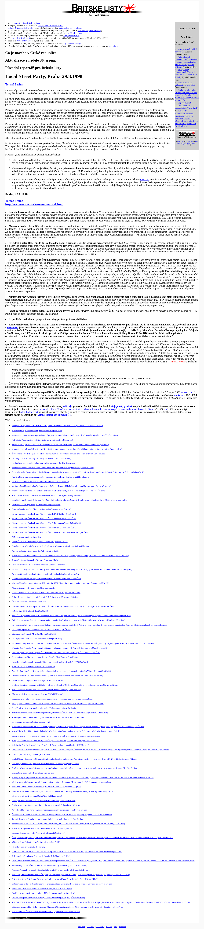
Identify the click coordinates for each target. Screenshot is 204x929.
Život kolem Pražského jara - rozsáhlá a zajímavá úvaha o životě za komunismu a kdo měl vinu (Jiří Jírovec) (58, 454)
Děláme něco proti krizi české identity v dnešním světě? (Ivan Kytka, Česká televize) (48, 897)
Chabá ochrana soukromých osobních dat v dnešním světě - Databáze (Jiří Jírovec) (47, 805)
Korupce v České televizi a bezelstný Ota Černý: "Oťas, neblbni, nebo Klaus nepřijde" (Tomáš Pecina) (55, 740)
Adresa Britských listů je (19, 28)
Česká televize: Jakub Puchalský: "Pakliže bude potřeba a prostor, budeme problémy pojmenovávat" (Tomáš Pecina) (62, 814)
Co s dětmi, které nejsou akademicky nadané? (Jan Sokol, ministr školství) (44, 708)
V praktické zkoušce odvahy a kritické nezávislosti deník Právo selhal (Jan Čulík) (47, 578)
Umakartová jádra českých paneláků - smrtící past (33, 773)
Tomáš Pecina (14, 84)
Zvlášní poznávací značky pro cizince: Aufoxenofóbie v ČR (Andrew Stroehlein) (46, 592)
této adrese (113, 46)
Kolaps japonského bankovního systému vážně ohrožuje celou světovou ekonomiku (48, 717)
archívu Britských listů (20, 38)
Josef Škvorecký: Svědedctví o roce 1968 (185, 83)
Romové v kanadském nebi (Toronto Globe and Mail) (35, 560)
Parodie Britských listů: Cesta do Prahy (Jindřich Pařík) (35, 551)
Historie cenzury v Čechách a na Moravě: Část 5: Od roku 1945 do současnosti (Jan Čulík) (50, 532)
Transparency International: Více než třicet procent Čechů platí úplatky (186, 73)
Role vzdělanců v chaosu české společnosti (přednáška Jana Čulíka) (41, 856)
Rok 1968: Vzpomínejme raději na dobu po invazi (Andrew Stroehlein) (42, 440)
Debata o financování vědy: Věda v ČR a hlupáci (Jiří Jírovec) (38, 833)
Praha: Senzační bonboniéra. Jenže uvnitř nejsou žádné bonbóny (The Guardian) (46, 689)
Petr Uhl (144, 179)
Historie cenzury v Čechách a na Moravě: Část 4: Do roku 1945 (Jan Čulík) (44, 528)
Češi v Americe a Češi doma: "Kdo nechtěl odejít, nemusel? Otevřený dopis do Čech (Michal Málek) (55, 879)
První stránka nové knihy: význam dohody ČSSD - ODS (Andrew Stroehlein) (44, 657)
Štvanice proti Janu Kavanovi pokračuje (29, 602)
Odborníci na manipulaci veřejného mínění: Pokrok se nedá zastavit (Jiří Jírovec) (46, 597)
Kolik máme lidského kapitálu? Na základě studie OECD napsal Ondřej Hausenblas (47, 495)
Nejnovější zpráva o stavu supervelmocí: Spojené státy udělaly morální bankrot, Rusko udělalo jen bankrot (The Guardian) (65, 435)
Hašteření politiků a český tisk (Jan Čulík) (30, 611)
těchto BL (12, 327)
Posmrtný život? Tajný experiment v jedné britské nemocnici (38, 680)
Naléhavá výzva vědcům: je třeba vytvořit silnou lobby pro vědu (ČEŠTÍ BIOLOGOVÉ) (49, 865)
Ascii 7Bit (180, 141)
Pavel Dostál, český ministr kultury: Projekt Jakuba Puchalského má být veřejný (46, 574)
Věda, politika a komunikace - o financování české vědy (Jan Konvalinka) (43, 800)
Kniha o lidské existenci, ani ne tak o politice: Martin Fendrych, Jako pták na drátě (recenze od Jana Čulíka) (58, 491)
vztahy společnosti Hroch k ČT (54, 414)
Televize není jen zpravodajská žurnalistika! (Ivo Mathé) (36, 504)
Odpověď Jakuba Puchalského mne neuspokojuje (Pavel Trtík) (186, 105)
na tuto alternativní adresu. (70, 28)
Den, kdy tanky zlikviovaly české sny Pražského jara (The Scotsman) (41, 458)
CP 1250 (187, 143)
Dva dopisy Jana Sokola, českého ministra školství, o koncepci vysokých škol (45, 763)
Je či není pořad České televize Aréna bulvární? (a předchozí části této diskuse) (46, 911)
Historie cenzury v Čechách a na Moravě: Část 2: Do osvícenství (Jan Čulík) (44, 518)
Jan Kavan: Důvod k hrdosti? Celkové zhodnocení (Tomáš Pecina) (40, 481)
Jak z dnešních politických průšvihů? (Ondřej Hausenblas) (37, 796)
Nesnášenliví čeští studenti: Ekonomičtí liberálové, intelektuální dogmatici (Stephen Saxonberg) (53, 467)
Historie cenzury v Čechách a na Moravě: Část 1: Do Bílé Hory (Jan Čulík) (44, 514)
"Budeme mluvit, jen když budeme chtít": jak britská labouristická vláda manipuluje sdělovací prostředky (57, 676)
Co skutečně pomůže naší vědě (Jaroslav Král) (31, 722)
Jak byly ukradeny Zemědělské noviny (28, 847)
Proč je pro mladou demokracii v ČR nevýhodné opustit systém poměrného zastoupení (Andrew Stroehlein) (58, 703)
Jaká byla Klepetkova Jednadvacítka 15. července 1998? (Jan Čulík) (41, 629)
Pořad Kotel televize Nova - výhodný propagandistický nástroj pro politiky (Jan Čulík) (49, 810)
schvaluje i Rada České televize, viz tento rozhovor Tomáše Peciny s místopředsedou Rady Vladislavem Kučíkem (97, 409)
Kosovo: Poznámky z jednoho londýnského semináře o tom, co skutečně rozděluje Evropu (51, 870)
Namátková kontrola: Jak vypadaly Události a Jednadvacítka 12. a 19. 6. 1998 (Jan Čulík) (50, 662)
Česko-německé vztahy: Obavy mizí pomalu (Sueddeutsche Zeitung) (41, 509)
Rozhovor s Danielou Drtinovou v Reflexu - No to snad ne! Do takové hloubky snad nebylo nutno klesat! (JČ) (187, 95)
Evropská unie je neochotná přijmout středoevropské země (37, 430)
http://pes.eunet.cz (71, 35)
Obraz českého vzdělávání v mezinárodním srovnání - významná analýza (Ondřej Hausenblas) (52, 699)
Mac (193, 143)
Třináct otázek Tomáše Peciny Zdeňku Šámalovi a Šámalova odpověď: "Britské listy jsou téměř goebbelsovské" (60, 648)
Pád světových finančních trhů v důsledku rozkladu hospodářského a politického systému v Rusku (186, 62)
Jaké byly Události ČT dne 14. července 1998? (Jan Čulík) (37, 639)
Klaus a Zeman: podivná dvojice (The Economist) (33, 588)
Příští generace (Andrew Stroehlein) (27, 537)
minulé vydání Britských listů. (27, 23)
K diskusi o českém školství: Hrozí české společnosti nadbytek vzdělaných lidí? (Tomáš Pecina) (53, 745)
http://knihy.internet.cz (76, 33)
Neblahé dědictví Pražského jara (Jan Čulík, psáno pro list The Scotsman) (43, 463)
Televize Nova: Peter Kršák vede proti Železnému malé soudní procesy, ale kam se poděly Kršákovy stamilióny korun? (63, 791)
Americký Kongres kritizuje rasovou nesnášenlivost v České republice (42, 828)
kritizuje (67, 406)
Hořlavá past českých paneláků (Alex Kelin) (31, 754)
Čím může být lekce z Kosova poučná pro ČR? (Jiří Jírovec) (37, 694)
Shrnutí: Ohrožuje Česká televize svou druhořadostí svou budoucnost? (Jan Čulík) (47, 819)
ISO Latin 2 (100, 927)
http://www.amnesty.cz (72, 43)
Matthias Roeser (177, 361)
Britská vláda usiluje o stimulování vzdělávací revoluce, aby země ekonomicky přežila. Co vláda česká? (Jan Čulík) (62, 884)
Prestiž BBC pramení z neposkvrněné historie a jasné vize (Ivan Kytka (42, 888)
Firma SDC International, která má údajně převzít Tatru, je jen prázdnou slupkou (46, 786)
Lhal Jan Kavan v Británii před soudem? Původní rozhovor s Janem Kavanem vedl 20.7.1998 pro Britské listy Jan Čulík (63, 606)
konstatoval (186, 392)
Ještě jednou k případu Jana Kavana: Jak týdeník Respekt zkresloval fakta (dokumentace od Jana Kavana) (57, 425)
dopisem (178, 395)
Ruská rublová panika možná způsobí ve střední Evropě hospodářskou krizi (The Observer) (51, 477)
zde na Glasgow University (89, 30)
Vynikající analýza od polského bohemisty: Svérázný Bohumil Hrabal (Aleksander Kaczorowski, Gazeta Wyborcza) (61, 486)
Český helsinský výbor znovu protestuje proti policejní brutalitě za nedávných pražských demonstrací (56, 736)
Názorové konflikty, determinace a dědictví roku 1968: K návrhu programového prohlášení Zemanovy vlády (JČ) (60, 583)
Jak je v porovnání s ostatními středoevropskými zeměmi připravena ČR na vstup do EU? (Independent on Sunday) (61, 782)
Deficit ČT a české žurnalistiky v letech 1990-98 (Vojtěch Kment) (40, 541)
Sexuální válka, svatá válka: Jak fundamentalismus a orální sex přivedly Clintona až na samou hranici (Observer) (60, 444)
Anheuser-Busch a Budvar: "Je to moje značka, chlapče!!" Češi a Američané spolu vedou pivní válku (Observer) (60, 712)
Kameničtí (186, 145)
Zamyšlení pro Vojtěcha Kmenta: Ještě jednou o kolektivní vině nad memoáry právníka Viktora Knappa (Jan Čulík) (61, 671)
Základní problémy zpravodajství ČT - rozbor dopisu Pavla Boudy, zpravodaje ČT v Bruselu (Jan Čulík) (56, 652)
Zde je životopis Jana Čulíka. (50, 25)
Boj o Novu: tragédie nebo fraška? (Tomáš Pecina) (33, 666)
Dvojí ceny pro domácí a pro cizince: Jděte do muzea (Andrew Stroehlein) (43, 893)
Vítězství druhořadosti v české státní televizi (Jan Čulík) (36, 842)
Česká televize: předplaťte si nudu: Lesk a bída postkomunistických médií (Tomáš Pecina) (50, 546)
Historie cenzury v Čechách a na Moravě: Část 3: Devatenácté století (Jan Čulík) (46, 523)
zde (31, 28)
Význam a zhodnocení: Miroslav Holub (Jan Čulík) (34, 634)
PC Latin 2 (189, 141)
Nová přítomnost (24, 41)
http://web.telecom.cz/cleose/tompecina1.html (34, 204)
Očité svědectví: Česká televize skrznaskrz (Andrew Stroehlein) (39, 565)
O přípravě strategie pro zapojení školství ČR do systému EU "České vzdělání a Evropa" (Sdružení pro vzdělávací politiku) (64, 685)
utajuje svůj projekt (121, 406)
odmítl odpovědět (29, 412)
